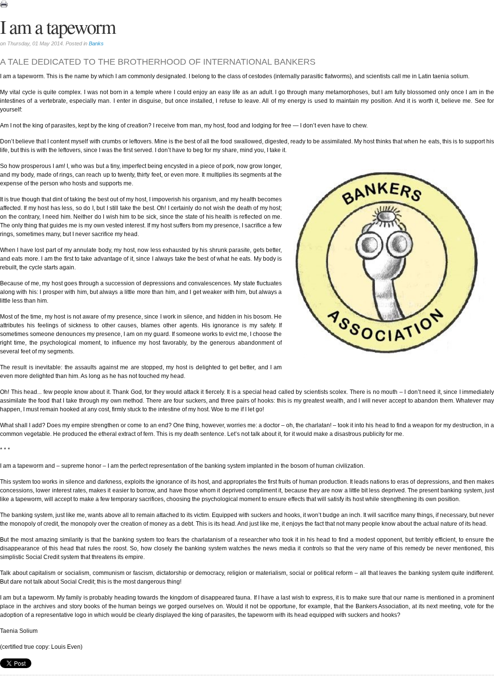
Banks (96, 43)
